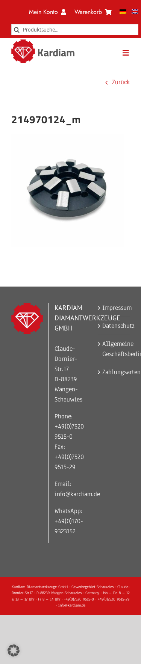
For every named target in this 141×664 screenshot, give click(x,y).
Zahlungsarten (114, 372)
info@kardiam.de (77, 494)
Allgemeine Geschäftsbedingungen (114, 349)
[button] (13, 650)
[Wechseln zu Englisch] (135, 12)
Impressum (114, 307)
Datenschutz (114, 325)
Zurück (121, 82)
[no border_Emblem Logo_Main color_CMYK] (23, 42)
